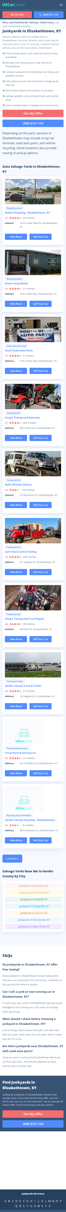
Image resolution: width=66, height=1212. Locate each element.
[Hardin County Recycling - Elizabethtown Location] (33, 799)
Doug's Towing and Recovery (22, 417)
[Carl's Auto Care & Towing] (33, 530)
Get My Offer (33, 113)
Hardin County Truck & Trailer (23, 686)
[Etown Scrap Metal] (33, 262)
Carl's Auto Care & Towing (20, 551)
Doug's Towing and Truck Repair (24, 618)
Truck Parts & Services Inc (20, 753)
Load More (12, 858)
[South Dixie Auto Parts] (33, 329)
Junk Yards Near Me (19, 22)
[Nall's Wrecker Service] (33, 463)
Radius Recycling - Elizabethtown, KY (27, 212)
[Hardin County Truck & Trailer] (33, 664)
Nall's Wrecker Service (18, 484)
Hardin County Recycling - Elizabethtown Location (30, 820)
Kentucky (34, 22)
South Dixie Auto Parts (19, 350)
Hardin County (47, 22)
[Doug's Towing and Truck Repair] (33, 597)
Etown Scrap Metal (16, 283)
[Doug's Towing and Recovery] (33, 396)
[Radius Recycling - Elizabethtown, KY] (33, 191)
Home (5, 22)
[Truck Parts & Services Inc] (33, 732)
